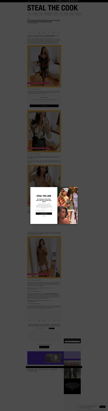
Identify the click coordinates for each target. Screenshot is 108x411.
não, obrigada (44, 215)
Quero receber (44, 213)
